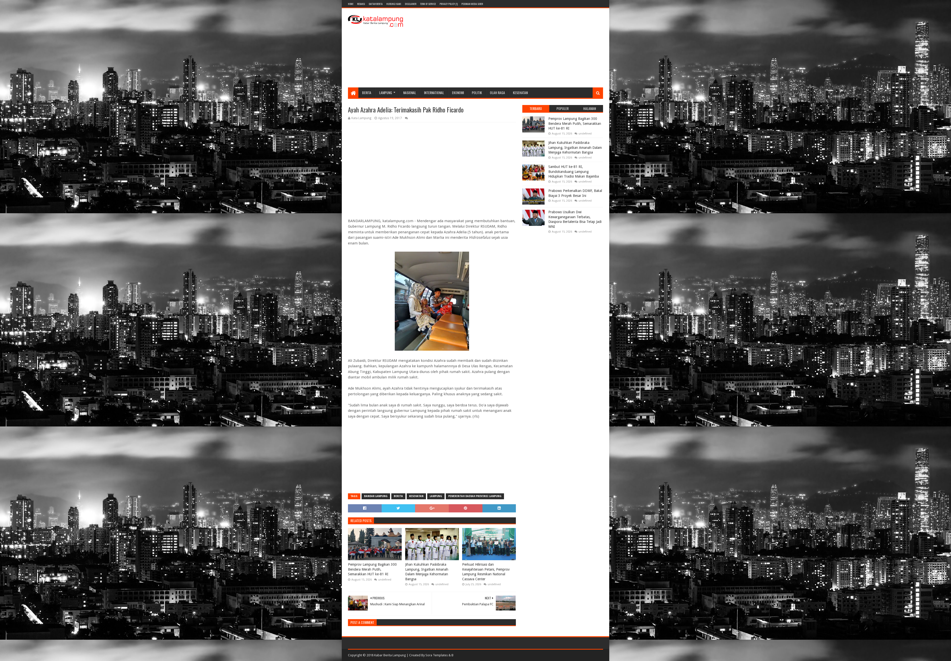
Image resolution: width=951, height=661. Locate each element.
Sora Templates (436, 655)
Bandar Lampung (376, 496)
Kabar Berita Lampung (390, 655)
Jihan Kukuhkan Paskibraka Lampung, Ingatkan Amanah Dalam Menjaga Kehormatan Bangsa (426, 571)
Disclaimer (410, 4)
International (434, 92)
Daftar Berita (376, 4)
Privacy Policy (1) (449, 4)
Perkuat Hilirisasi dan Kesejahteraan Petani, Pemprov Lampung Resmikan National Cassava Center (486, 571)
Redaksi (361, 4)
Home (350, 4)
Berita (366, 92)
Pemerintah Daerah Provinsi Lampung (475, 496)
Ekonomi (458, 92)
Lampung (385, 92)
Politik (477, 92)
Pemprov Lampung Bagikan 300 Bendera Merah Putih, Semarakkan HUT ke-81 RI (372, 569)
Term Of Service (428, 4)
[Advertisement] (513, 47)
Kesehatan (520, 92)
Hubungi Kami (393, 4)
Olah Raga (497, 92)
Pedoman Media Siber (472, 4)
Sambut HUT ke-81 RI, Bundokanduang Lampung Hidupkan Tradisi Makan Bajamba (573, 171)
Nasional (409, 92)
